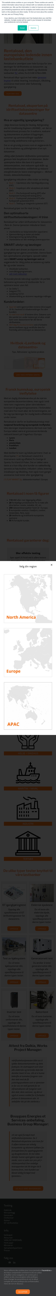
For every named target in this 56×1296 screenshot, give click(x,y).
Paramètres (46, 1270)
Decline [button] (33, 28)
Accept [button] (22, 28)
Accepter (22, 1292)
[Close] (51, 565)
